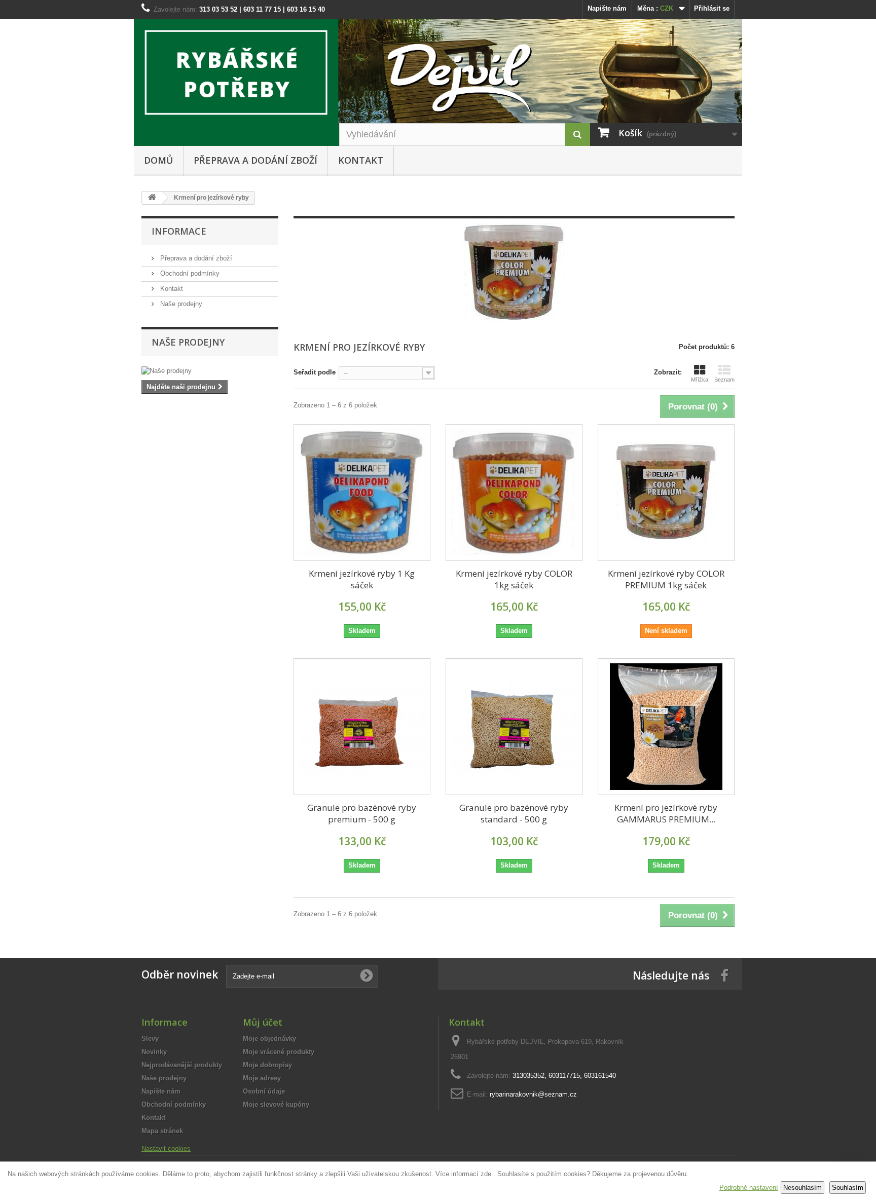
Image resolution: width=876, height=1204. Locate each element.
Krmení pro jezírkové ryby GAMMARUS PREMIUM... (665, 813)
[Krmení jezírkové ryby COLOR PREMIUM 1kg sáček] (666, 492)
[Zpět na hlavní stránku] (152, 198)
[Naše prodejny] (209, 370)
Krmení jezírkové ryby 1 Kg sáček (362, 579)
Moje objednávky (269, 1038)
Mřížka (699, 380)
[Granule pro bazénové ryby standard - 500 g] (514, 726)
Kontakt (360, 160)
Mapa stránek (162, 1131)
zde (486, 1174)
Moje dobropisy (267, 1065)
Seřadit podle (315, 372)
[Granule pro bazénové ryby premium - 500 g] (362, 726)
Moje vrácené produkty (278, 1052)
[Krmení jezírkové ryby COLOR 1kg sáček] (514, 492)
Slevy (150, 1038)
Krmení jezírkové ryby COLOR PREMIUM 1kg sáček (666, 579)
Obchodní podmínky (189, 273)
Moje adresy (262, 1078)
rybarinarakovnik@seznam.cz (533, 1094)
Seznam (724, 380)
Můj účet (262, 1022)
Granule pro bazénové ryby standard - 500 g (513, 813)
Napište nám (607, 8)
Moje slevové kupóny (276, 1104)
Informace (179, 231)
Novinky (154, 1052)
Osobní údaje (264, 1091)
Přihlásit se (711, 8)
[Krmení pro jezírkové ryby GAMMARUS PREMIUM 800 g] (666, 726)
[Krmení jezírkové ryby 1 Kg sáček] (362, 492)
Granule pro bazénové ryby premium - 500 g (361, 813)
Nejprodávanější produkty (181, 1065)
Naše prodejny (180, 304)
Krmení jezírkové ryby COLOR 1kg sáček (514, 579)
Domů (158, 160)
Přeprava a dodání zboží (255, 160)
